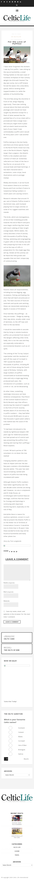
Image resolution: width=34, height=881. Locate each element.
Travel (17, 855)
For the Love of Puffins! (17, 43)
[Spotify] (18, 1)
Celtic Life (16, 847)
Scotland (21, 728)
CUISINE (17, 851)
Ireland (21, 732)
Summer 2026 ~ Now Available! (17, 823)
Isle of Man (22, 745)
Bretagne (21, 750)
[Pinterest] (10, 1)
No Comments (16, 39)
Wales (20, 737)
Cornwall (21, 741)
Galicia (20, 754)
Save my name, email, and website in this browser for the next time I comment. (17, 614)
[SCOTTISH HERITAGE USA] (17, 546)
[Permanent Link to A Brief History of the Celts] (17, 834)
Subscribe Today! (10, 701)
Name (9, 583)
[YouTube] (16, 1)
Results (26, 759)
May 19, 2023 (16, 34)
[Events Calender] (13, 1)
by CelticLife (16, 36)
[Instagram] (7, 1)
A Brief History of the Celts (17, 836)
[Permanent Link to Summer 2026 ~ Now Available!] (17, 820)
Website (7, 601)
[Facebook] (2, 1)
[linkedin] (21, 1)
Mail (8, 592)
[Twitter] (5, 1)
